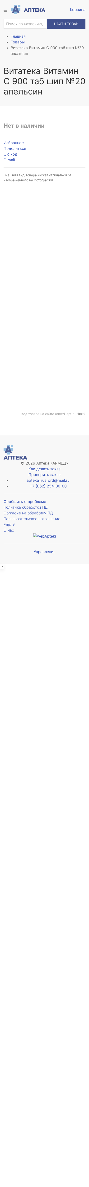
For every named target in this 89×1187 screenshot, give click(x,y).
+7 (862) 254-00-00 (48, 486)
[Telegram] (38, 368)
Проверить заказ (44, 474)
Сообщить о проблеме (25, 501)
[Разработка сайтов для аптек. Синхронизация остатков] (44, 535)
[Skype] (71, 368)
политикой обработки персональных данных (44, 763)
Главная (18, 36)
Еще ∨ (9, 524)
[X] (44, 368)
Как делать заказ (44, 468)
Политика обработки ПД (26, 507)
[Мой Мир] (64, 368)
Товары (18, 42)
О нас (9, 530)
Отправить (44, 258)
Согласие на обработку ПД (28, 513)
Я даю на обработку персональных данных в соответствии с (44, 758)
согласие (41, 231)
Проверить (44, 775)
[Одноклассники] (24, 368)
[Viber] (51, 368)
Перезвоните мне (44, 1089)
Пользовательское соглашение (32, 518)
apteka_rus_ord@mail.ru (48, 480)
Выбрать (21, 635)
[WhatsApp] (58, 368)
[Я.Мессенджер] (31, 368)
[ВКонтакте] (18, 368)
